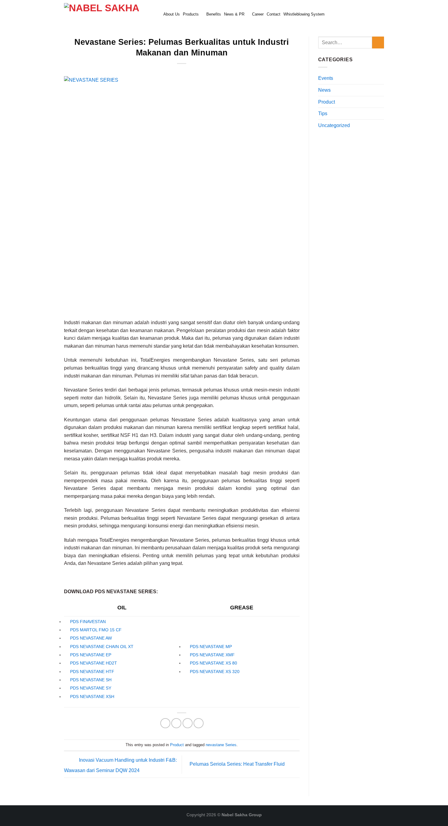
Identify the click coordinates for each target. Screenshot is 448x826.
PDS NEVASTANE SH (91, 679)
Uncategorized (334, 125)
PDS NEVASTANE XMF (212, 654)
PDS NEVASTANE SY (90, 688)
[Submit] (378, 42)
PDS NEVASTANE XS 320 (215, 671)
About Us (171, 14)
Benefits (213, 14)
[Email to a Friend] (176, 723)
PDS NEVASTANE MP (211, 646)
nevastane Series (221, 745)
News (324, 90)
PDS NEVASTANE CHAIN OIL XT (101, 646)
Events (325, 78)
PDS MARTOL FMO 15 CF (96, 629)
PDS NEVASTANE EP (90, 654)
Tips (322, 113)
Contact (273, 14)
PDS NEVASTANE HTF (92, 671)
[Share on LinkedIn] (188, 723)
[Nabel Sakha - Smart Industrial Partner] (109, 14)
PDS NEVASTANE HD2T (93, 663)
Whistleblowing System (304, 14)
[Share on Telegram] (199, 723)
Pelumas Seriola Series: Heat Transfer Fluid (238, 764)
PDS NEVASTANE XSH (92, 696)
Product (177, 745)
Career (258, 14)
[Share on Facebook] (165, 723)
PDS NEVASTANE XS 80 (213, 663)
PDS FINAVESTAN (88, 621)
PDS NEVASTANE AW (91, 638)
